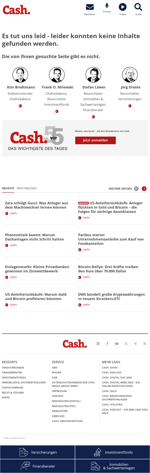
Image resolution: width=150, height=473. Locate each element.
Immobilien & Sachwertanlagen (24, 382)
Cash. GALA (109, 391)
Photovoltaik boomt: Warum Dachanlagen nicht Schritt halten (34, 236)
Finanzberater (12, 372)
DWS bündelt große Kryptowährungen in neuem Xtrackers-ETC (111, 296)
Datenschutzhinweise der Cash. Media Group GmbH (73, 384)
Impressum (59, 391)
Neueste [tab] (8, 188)
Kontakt (57, 396)
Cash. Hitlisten (112, 404)
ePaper (56, 372)
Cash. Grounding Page (67, 421)
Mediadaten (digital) (66, 401)
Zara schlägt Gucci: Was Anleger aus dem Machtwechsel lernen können (36, 205)
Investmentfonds (14, 377)
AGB (54, 377)
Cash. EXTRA (110, 367)
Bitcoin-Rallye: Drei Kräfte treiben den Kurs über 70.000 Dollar (108, 268)
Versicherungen (13, 367)
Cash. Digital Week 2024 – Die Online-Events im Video (121, 384)
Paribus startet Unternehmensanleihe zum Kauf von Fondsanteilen (111, 239)
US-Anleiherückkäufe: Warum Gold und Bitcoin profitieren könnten (35, 296)
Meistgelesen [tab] (27, 188)
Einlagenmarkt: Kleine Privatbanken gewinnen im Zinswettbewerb (37, 268)
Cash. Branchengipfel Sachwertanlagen (117, 397)
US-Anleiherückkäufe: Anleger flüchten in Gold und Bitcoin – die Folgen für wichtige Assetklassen (110, 207)
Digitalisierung (12, 387)
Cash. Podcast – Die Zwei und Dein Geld (125, 411)
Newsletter (59, 411)
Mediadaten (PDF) (64, 406)
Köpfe (6, 397)
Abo (54, 367)
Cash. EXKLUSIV (111, 372)
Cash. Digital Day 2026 (117, 377)
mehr (13, 213)
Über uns (58, 416)
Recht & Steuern (13, 392)
